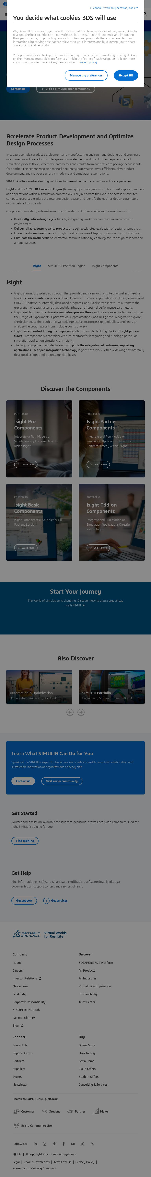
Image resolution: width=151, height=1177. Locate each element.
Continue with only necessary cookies (115, 8)
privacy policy (87, 62)
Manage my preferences (86, 75)
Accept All (126, 75)
